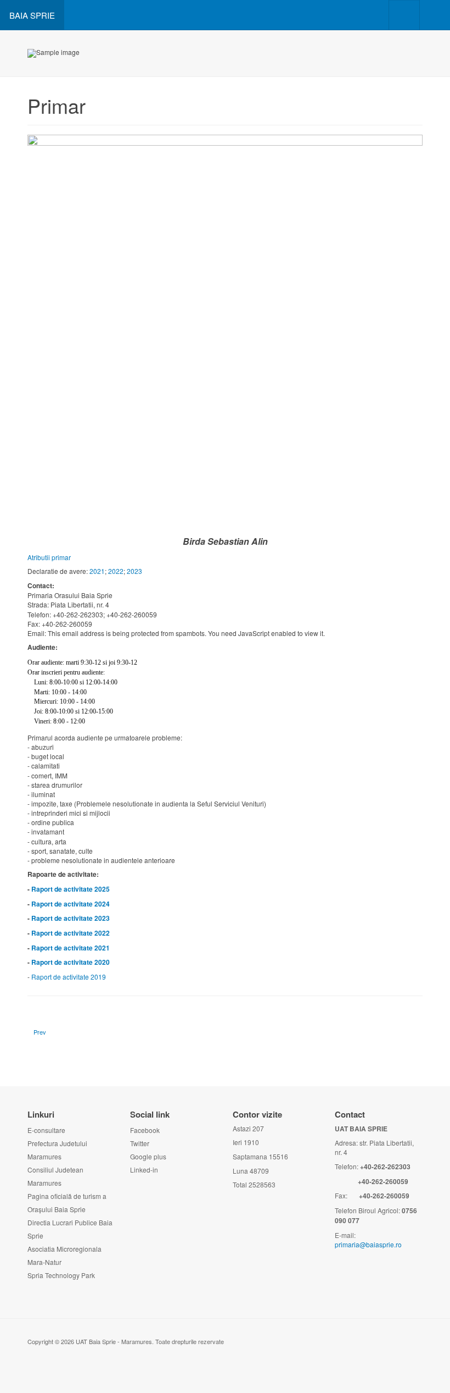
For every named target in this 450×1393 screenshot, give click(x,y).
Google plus (148, 1156)
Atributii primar (49, 557)
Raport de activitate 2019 (68, 976)
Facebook (145, 1130)
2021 (97, 571)
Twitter (139, 1143)
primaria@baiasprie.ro (368, 1244)
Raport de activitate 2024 (70, 904)
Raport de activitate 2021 (70, 948)
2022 (115, 571)
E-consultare (46, 1130)
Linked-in (144, 1169)
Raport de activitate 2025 (70, 889)
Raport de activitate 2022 (70, 933)
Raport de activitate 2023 (70, 918)
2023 (134, 571)
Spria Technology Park (61, 1275)
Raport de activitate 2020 (70, 962)
